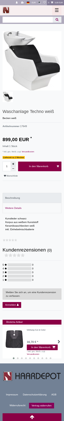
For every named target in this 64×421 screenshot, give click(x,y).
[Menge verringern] (13, 168)
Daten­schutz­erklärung (35, 394)
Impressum (12, 394)
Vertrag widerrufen (42, 405)
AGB (53, 394)
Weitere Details (13, 208)
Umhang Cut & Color (36, 330)
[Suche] (39, 2)
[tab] (32, 198)
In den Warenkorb (38, 166)
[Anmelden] (17, 2)
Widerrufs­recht (17, 405)
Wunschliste (12, 176)
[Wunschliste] (44, 2)
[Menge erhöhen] (13, 164)
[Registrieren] (23, 2)
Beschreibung (12, 197)
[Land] (28, 2)
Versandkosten (27, 152)
